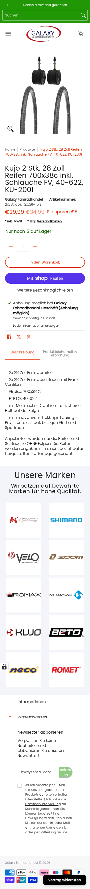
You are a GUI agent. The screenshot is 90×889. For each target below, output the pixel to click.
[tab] (22, 353)
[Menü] (8, 33)
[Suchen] (83, 15)
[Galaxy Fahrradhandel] (43, 33)
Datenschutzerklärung (43, 804)
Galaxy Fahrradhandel (24, 199)
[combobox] (41, 15)
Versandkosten (49, 221)
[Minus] (11, 247)
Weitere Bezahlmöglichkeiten (45, 290)
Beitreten (66, 772)
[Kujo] (23, 632)
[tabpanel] (45, 410)
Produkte (27, 149)
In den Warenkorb (45, 262)
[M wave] (66, 595)
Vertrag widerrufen (64, 880)
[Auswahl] (35, 247)
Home (10, 149)
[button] (80, 33)
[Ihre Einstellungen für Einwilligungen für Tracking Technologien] (4, 666)
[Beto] (66, 632)
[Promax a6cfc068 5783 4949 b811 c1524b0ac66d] (23, 595)
